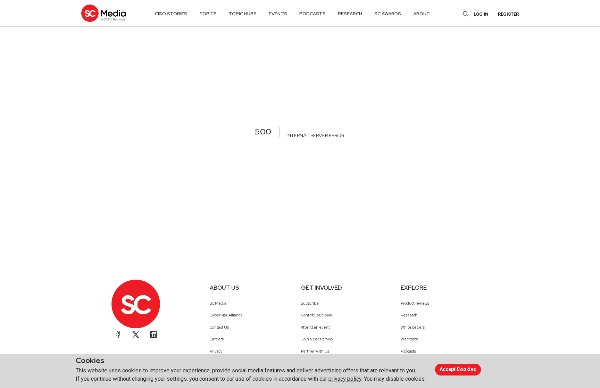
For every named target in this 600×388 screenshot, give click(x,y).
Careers (217, 339)
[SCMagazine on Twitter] (136, 334)
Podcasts (408, 351)
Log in (481, 14)
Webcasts (409, 339)
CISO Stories (171, 14)
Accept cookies (458, 369)
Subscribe (310, 303)
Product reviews (415, 303)
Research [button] (350, 14)
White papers (413, 327)
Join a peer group (317, 339)
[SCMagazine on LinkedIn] (153, 334)
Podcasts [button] (312, 14)
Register (508, 14)
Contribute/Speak (317, 315)
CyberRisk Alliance (226, 315)
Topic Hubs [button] (243, 14)
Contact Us (219, 327)
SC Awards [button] (387, 14)
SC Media (218, 303)
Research (409, 315)
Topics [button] (208, 14)
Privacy (216, 351)
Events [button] (278, 14)
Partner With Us (315, 351)
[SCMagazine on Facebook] (118, 334)
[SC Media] (103, 13)
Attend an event (315, 327)
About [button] (421, 14)
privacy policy (344, 378)
